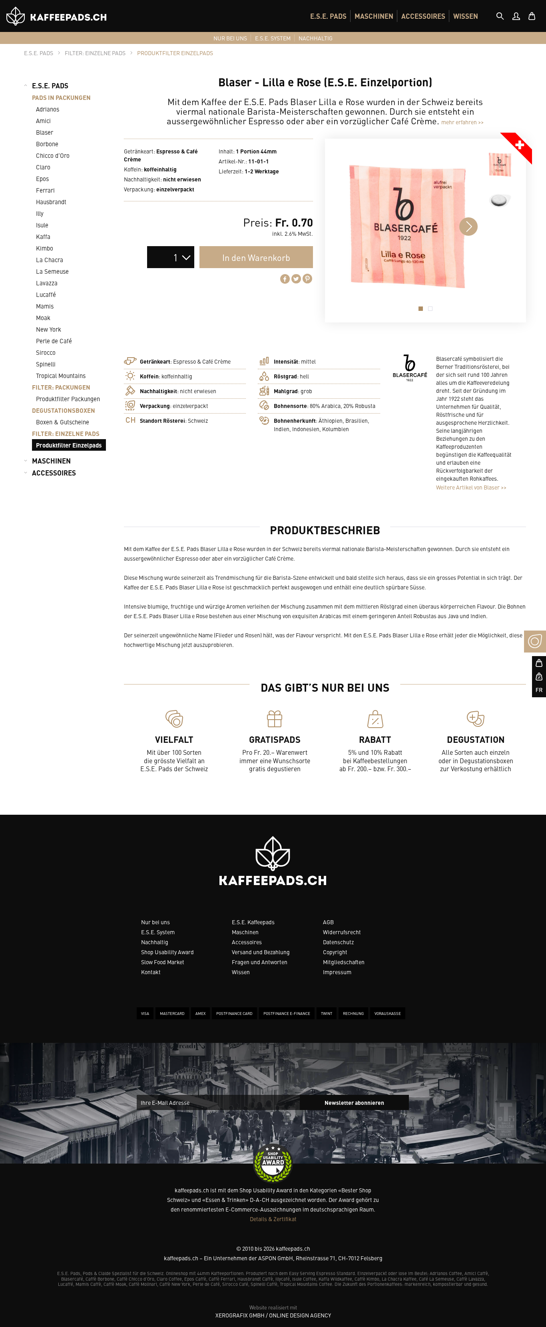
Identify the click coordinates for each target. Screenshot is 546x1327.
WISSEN (465, 16)
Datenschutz (338, 942)
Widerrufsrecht (342, 932)
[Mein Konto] (516, 16)
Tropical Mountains (61, 375)
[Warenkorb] (532, 16)
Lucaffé (46, 294)
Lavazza (47, 283)
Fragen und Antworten (259, 962)
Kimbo (44, 248)
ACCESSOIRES (423, 16)
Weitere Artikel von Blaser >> (471, 487)
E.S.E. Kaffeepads (253, 922)
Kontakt (151, 972)
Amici (43, 120)
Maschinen (245, 932)
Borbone (47, 143)
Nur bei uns (155, 922)
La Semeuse (52, 271)
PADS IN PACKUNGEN (61, 97)
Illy (40, 213)
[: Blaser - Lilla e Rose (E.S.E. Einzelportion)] (500, 165)
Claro (43, 167)
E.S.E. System (158, 932)
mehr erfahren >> (462, 122)
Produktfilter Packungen (68, 398)
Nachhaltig (154, 942)
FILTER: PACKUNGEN (61, 387)
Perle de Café (54, 340)
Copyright (335, 952)
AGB (328, 922)
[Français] (535, 690)
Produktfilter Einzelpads (69, 445)
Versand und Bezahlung (261, 952)
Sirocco (46, 352)
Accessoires (247, 942)
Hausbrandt (51, 201)
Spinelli (46, 364)
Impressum (337, 972)
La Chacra (49, 259)
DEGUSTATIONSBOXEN (63, 410)
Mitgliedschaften (344, 962)
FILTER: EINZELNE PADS (66, 433)
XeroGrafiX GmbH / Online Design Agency (273, 1315)
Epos (42, 178)
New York (48, 329)
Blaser (44, 132)
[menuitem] (328, 16)
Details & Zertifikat (273, 1219)
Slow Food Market (162, 962)
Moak (43, 317)
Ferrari (45, 190)
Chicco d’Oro (53, 155)
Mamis (45, 306)
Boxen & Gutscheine (62, 422)
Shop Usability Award (167, 952)
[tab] (500, 16)
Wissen (241, 972)
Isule (42, 225)
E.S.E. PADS (328, 16)
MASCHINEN (374, 16)
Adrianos (47, 109)
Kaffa (43, 236)
